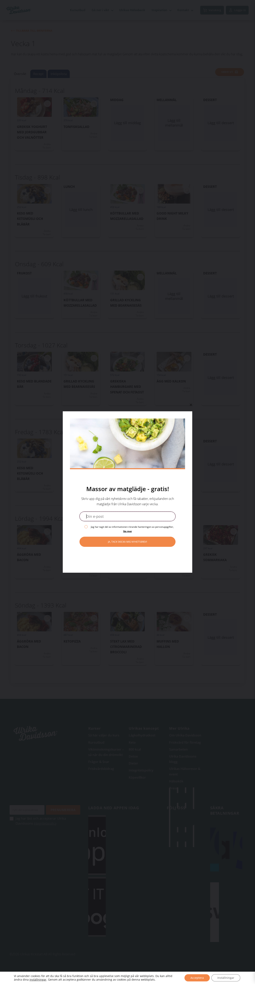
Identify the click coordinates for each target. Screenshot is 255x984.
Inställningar (225, 978)
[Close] (190, 404)
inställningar (37, 979)
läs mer (127, 531)
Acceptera (197, 978)
